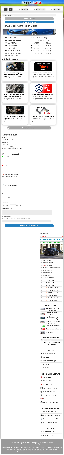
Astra (13, 15)
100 (50, 290)
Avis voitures (47, 377)
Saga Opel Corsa (51, 332)
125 (50, 298)
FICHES (24, 9)
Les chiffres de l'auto (50, 422)
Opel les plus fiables (53, 326)
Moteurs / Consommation (51, 268)
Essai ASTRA (46, 260)
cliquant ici (47, 451)
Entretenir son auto (50, 412)
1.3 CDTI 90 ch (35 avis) (41, 40)
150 (50, 300)
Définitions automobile (51, 419)
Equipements (46, 275)
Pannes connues (48, 399)
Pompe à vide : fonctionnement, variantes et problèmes (14, 95)
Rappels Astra (47, 273)
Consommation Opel (49, 361)
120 (50, 295)
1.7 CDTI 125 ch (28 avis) (42, 51)
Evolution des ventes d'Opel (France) (53, 322)
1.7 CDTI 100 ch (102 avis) (42, 43)
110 (50, 293)
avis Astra (47, 265)
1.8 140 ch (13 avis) (40, 38)
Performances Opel (48, 353)
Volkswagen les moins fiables (41, 95)
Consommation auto (50, 388)
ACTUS (56, 9)
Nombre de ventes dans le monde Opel (52, 318)
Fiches (5, 15)
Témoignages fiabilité (50, 395)
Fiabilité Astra (47, 270)
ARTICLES (40, 9)
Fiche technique (47, 263)
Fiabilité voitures (49, 392)
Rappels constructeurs (51, 402)
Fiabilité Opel (47, 368)
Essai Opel (45, 357)
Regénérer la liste (29, 128)
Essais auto (47, 381)
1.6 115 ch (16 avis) (14, 56)
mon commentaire (29, 226)
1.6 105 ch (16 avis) (14, 53)
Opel (9, 15)
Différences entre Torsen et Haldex (43, 116)
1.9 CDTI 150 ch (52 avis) (42, 53)
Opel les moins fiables (53, 329)
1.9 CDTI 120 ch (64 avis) (42, 48)
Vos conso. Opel (48, 435)
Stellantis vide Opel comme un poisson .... (53, 309)
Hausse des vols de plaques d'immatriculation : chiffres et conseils (13, 74)
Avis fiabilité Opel (49, 432)
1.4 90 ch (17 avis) (14, 51)
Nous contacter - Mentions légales (32, 444)
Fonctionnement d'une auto (52, 415)
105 (48, 280)
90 (48, 278)
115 (48, 283)
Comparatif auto (48, 384)
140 (48, 285)
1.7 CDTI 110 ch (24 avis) (42, 45)
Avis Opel (45, 364)
